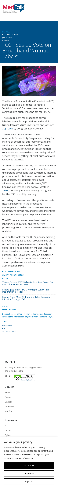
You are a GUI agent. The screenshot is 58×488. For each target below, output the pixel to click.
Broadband (7, 325)
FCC (21, 275)
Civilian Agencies (10, 275)
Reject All (29, 481)
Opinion (8, 402)
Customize (29, 473)
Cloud (8, 430)
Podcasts (9, 406)
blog (6, 190)
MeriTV (8, 411)
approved (7, 128)
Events (8, 397)
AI (6, 425)
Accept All (29, 465)
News (7, 392)
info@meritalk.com (14, 371)
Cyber (8, 435)
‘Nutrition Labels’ (9, 331)
